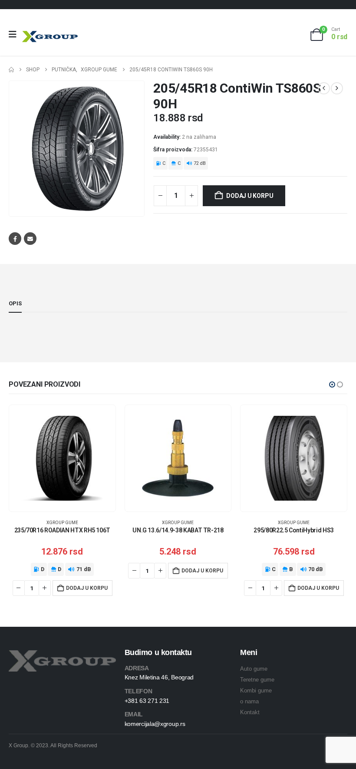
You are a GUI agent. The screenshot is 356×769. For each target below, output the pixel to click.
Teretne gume (257, 679)
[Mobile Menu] (15, 34)
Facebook (15, 238)
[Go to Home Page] (11, 69)
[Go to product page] (62, 458)
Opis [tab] (15, 303)
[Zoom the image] (62, 655)
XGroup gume (62, 522)
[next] (337, 88)
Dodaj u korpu (249, 195)
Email (30, 238)
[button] (332, 384)
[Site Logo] (50, 36)
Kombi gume (256, 690)
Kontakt (250, 712)
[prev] (324, 88)
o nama (249, 701)
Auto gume (253, 668)
